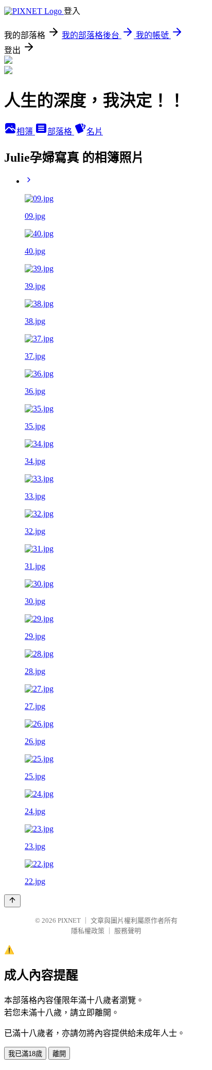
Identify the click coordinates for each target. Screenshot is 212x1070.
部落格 (60, 131)
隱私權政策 (87, 931)
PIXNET (69, 920)
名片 (94, 131)
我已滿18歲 (25, 1054)
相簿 (25, 131)
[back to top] (12, 900)
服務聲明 (127, 931)
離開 (59, 1054)
